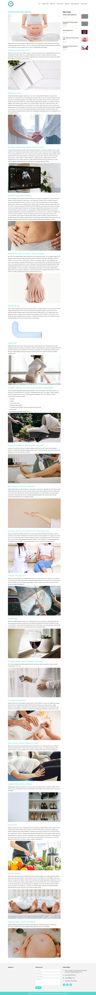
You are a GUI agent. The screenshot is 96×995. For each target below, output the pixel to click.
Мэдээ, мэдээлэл (75, 3)
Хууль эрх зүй (60, 3)
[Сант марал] (11, 3)
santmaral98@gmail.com (70, 978)
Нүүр (39, 3)
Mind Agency (65, 993)
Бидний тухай (45, 3)
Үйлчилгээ (52, 3)
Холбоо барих (84, 3)
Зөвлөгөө (67, 3)
